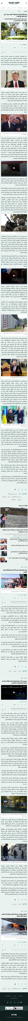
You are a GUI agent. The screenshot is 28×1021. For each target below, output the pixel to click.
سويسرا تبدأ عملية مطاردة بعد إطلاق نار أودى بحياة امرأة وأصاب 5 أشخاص (14, 681)
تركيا (10, 670)
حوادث (19, 670)
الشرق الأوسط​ (20, 6)
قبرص (14, 670)
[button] (14, 691)
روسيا (9, 495)
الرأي (12, 6)
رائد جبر (21, 43)
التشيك (19, 498)
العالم (15, 6)
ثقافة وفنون (3, 6)
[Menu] (26, 2)
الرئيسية (25, 6)
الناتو (20, 493)
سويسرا (14, 903)
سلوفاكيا (14, 498)
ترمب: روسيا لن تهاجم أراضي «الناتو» (19, 544)
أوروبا (19, 10)
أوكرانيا (4, 495)
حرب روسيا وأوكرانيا (12, 493)
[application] (14, 691)
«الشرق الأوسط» (20, 593)
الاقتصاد (8, 6)
